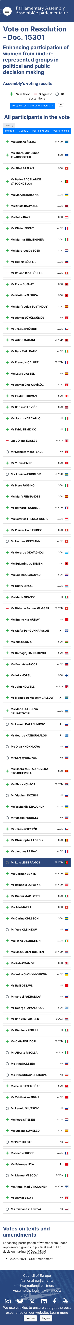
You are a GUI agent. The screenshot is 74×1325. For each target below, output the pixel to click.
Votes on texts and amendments (31, 105)
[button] (61, 105)
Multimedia (52, 1291)
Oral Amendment (40, 1259)
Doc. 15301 (38, 1251)
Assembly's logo (26, 1291)
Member (10, 130)
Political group (40, 130)
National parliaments (37, 1280)
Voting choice (61, 130)
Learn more (59, 1313)
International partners (37, 1286)
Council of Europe (37, 1276)
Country (23, 130)
